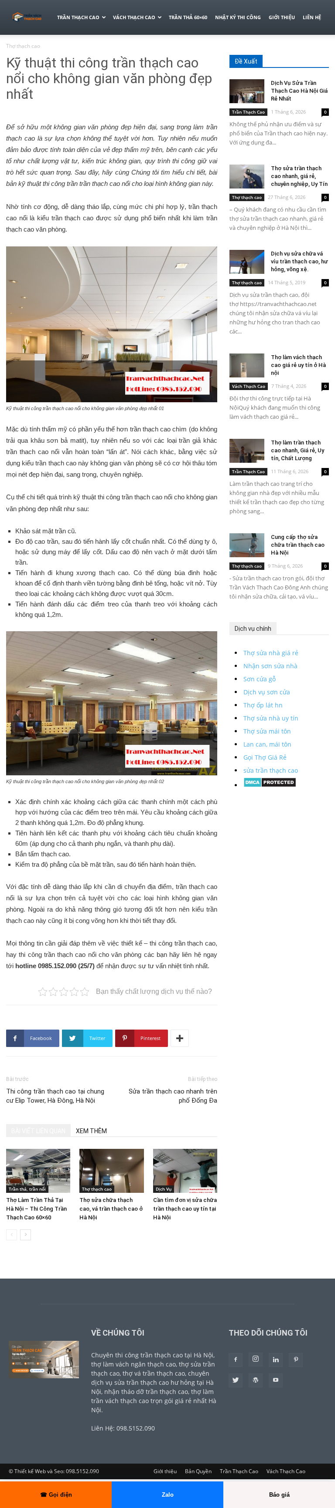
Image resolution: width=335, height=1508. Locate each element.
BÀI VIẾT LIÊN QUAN (38, 1131)
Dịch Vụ (163, 1189)
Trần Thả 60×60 (188, 17)
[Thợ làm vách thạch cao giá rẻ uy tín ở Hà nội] (246, 365)
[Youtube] (276, 1380)
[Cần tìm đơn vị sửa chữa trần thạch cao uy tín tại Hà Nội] (185, 1171)
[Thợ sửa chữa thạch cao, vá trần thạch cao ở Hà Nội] (111, 1171)
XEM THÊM (91, 1131)
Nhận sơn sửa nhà (270, 666)
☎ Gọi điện (56, 1494)
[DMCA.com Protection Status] (269, 785)
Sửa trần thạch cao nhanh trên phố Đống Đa (173, 1095)
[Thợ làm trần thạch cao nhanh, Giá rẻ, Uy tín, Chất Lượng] (246, 451)
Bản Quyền (198, 1471)
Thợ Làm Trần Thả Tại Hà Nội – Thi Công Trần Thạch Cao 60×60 (36, 1209)
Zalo (168, 1494)
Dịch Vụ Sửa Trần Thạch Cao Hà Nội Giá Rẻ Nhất (299, 91)
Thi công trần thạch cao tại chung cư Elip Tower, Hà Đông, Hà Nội (55, 1095)
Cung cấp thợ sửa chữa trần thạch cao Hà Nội (298, 545)
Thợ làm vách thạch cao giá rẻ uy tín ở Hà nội (298, 365)
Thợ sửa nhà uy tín (270, 718)
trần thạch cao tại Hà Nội (176, 1355)
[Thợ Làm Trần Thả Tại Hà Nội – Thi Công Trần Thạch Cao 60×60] (38, 1171)
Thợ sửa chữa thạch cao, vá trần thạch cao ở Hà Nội (111, 1209)
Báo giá (279, 1494)
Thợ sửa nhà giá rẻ (270, 653)
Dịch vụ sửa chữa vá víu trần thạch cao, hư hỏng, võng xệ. (299, 261)
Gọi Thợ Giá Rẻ (265, 757)
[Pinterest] (296, 1360)
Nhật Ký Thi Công (238, 17)
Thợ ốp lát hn (263, 705)
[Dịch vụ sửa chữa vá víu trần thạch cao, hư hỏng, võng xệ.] (246, 262)
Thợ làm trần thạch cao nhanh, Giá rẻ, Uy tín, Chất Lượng (297, 450)
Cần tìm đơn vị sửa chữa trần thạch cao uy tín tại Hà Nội (185, 1209)
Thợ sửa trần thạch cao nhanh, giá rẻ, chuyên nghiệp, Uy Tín (299, 176)
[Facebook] (236, 1360)
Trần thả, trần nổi (27, 1189)
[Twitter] (236, 1380)
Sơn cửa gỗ (259, 679)
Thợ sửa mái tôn (267, 731)
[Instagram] (256, 1360)
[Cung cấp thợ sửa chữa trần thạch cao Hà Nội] (246, 545)
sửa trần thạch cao (270, 770)
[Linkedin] (276, 1360)
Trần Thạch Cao (78, 17)
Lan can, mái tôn (267, 744)
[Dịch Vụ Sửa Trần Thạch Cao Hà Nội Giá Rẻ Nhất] (246, 91)
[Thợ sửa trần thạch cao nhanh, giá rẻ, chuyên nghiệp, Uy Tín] (246, 176)
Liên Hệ (312, 17)
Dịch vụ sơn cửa (266, 692)
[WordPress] (256, 1380)
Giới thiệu (282, 17)
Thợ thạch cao (97, 1189)
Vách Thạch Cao (134, 17)
